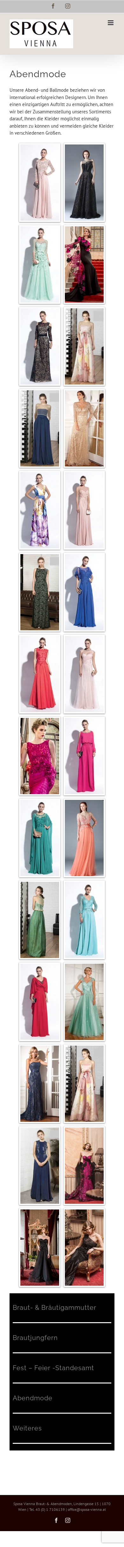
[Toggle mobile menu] (111, 22)
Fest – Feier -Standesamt (53, 1368)
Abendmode (32, 1398)
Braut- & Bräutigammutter (54, 1307)
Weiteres (27, 1428)
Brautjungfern (35, 1338)
